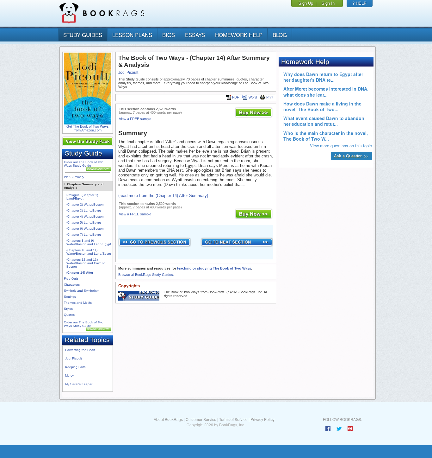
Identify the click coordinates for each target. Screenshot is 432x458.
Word (253, 97)
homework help (238, 35)
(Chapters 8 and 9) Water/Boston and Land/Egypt (88, 242)
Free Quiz (71, 278)
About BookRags (168, 419)
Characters (72, 284)
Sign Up (306, 3)
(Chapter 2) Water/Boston (85, 204)
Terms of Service (233, 419)
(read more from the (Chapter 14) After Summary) (163, 195)
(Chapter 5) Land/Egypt (83, 222)
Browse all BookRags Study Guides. (146, 275)
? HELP (359, 3)
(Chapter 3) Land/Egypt (83, 210)
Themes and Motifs (78, 302)
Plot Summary (74, 177)
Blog (280, 35)
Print (269, 97)
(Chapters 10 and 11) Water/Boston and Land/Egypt (88, 251)
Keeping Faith (75, 367)
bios (168, 35)
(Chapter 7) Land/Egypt (83, 234)
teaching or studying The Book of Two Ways (214, 268)
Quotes (69, 314)
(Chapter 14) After (79, 272)
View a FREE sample (135, 119)
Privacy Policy (262, 419)
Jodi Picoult (73, 358)
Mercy (69, 375)
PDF (235, 97)
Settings (70, 296)
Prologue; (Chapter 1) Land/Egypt (82, 196)
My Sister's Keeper (78, 384)
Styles (68, 308)
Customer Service (201, 419)
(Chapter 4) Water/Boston (85, 216)
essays (195, 35)
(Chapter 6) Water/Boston (85, 228)
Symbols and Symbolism (81, 290)
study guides (82, 35)
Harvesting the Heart (80, 350)
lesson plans (132, 35)
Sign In (328, 3)
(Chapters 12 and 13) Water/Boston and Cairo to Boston (85, 263)
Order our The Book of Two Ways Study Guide (83, 163)
